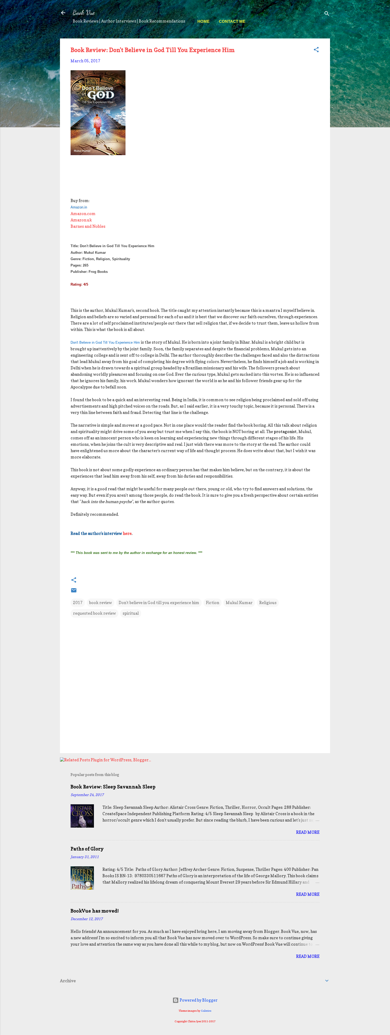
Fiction (212, 602)
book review (100, 602)
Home (203, 21)
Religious (267, 602)
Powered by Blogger (198, 1000)
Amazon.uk (81, 219)
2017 (78, 602)
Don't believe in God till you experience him (159, 602)
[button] (316, 50)
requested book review (94, 613)
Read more (307, 832)
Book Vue (84, 12)
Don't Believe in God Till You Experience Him (105, 342)
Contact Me (232, 21)
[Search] (327, 14)
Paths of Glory (87, 848)
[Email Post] (74, 592)
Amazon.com (83, 213)
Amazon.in (79, 207)
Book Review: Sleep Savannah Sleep (113, 786)
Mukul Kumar (239, 602)
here (127, 533)
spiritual (131, 613)
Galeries (206, 1010)
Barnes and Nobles (88, 226)
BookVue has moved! (95, 911)
